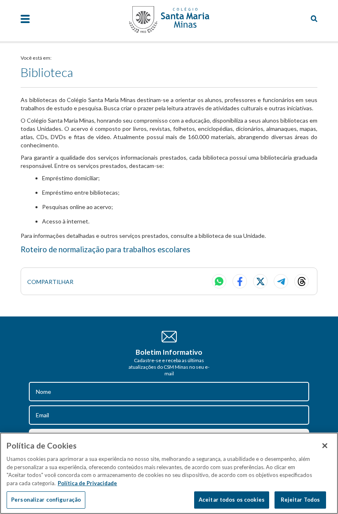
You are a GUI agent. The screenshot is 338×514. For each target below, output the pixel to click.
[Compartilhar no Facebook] (239, 281)
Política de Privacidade (87, 483)
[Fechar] (325, 446)
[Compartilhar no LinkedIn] (301, 281)
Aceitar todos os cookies (232, 499)
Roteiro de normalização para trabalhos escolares (105, 249)
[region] (169, 473)
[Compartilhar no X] (260, 281)
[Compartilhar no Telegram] (281, 281)
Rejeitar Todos (300, 499)
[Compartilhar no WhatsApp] (219, 281)
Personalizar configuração (46, 499)
